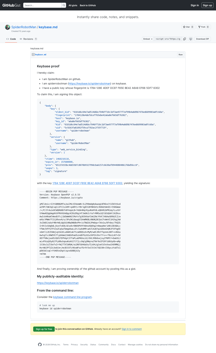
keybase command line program (72, 297)
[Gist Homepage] (12, 5)
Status (93, 344)
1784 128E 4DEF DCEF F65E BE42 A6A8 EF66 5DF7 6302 (87, 183)
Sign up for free (44, 329)
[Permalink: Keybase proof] (35, 66)
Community (104, 344)
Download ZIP (202, 39)
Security (84, 344)
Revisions (29, 39)
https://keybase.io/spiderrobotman (89, 83)
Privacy (74, 344)
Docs (113, 344)
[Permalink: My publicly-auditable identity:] (35, 276)
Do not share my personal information (161, 344)
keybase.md (48, 27)
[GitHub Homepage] (40, 345)
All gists (73, 5)
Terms (65, 344)
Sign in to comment (132, 329)
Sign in (195, 5)
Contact (121, 344)
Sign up (207, 5)
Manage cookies (135, 344)
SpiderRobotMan (23, 27)
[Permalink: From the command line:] (35, 290)
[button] (184, 39)
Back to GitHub (88, 5)
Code (13, 39)
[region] (108, 188)
